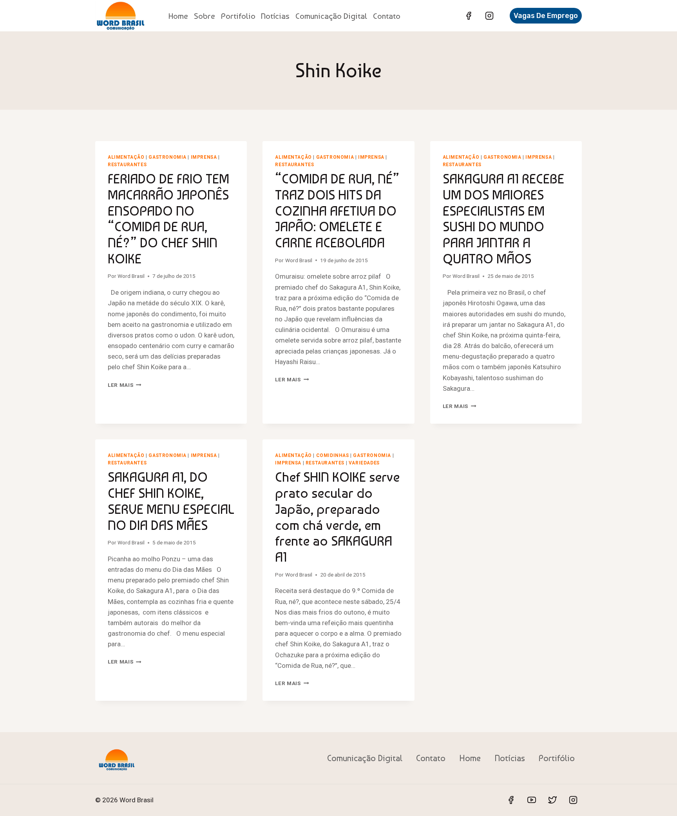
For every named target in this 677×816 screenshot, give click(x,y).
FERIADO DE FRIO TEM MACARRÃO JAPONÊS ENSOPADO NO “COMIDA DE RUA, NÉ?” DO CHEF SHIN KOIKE (168, 219)
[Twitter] (552, 800)
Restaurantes (127, 164)
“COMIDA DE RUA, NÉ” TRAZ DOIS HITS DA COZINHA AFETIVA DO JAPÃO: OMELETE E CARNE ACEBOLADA (337, 210)
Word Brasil (131, 276)
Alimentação (126, 157)
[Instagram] (489, 15)
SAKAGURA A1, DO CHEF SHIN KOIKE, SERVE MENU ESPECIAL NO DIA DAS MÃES (171, 501)
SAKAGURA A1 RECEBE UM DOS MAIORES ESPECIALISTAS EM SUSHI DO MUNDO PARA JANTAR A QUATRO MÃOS (503, 219)
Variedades (364, 463)
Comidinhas (332, 455)
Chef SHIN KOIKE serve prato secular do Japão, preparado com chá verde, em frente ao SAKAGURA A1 (337, 517)
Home (178, 16)
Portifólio (557, 758)
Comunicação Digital (331, 16)
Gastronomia (167, 157)
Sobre (204, 16)
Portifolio (238, 16)
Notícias (275, 16)
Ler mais (124, 385)
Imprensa (204, 157)
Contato (386, 16)
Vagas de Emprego (546, 15)
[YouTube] (531, 800)
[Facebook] (468, 15)
